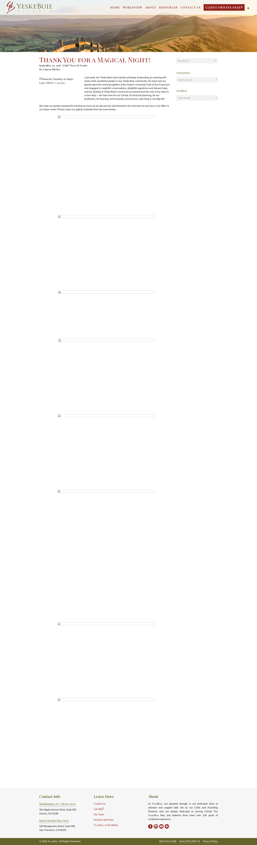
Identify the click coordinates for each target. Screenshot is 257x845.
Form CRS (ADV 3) (189, 841)
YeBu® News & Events (74, 65)
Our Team (99, 814)
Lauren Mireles (51, 69)
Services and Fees (103, 820)
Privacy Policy (210, 841)
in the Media (106, 825)
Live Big (99, 808)
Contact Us (99, 803)
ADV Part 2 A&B (167, 841)
